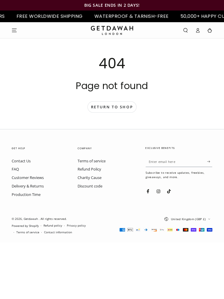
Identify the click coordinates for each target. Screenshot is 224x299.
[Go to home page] (112, 30)
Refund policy (52, 225)
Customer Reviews (28, 177)
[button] (185, 30)
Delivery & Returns (28, 186)
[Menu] (14, 30)
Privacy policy (76, 225)
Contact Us (21, 161)
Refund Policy (89, 169)
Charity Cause (90, 177)
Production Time (26, 194)
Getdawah (31, 219)
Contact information (58, 232)
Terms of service (92, 161)
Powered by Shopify (25, 226)
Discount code (90, 186)
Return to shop (112, 106)
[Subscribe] (209, 162)
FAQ (15, 169)
